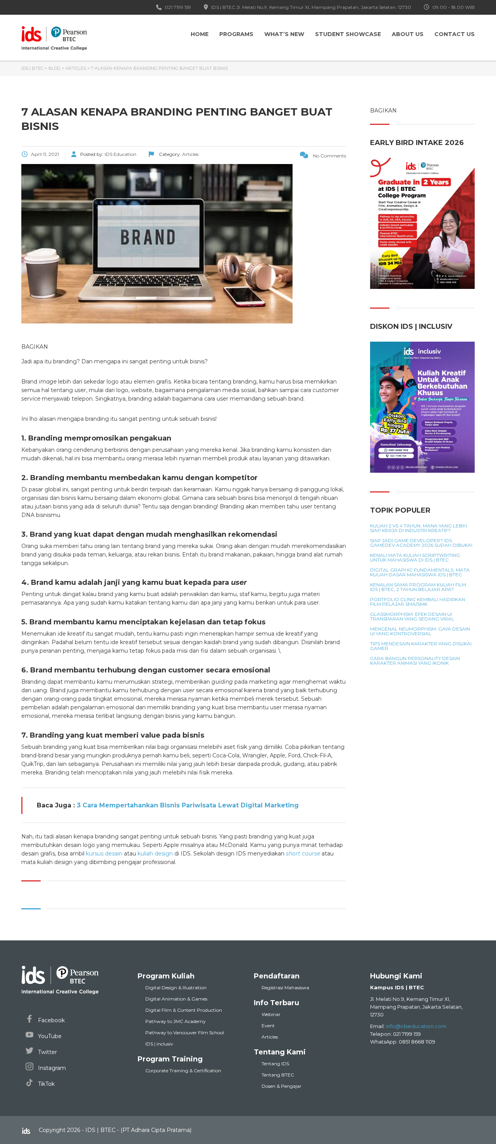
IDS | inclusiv (159, 1044)
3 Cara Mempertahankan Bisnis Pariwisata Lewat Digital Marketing (188, 805)
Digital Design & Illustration (176, 987)
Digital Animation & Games (176, 999)
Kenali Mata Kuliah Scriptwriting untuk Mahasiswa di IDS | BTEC (415, 557)
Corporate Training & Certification (183, 1070)
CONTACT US (454, 34)
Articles (270, 1037)
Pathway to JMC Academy (175, 1021)
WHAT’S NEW (284, 34)
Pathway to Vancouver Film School (184, 1032)
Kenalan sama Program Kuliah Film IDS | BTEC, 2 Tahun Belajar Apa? (418, 587)
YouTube (49, 1036)
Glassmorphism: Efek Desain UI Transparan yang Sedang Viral (412, 616)
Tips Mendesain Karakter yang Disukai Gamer (421, 646)
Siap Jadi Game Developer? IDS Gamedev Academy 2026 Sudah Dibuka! (421, 543)
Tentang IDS (275, 1063)
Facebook (50, 1020)
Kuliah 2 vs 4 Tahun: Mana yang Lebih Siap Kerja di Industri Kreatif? (418, 528)
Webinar (271, 1014)
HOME (199, 34)
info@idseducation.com (416, 1026)
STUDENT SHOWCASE (348, 34)
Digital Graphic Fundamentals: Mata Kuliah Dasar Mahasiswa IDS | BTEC (420, 572)
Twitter (46, 1052)
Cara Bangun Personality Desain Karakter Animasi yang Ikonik (415, 660)
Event (268, 1025)
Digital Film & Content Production (183, 1010)
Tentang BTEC (278, 1075)
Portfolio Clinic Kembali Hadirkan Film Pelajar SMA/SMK (417, 602)
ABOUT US (408, 34)
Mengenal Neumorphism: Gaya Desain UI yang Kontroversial (420, 631)
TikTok (45, 1083)
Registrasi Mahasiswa (285, 987)
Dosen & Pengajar (281, 1086)
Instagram (51, 1068)
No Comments (329, 156)
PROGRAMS (236, 34)
